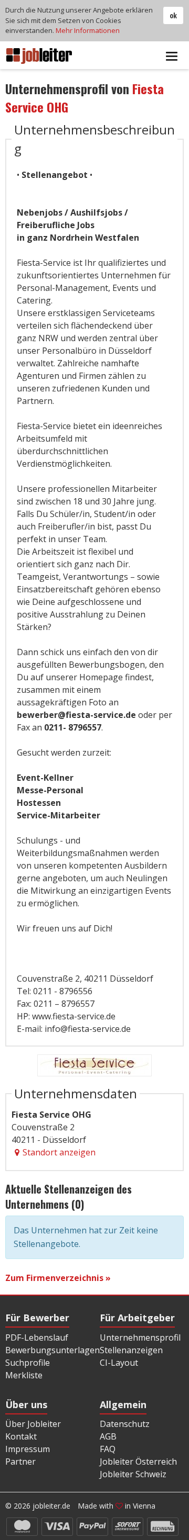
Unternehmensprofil (140, 1337)
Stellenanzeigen (131, 1350)
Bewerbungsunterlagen (52, 1350)
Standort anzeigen (59, 1152)
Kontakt (21, 1436)
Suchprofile (27, 1362)
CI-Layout (119, 1362)
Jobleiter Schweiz (133, 1474)
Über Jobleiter (33, 1424)
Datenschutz (125, 1424)
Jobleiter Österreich (138, 1461)
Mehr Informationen (88, 30)
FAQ (108, 1449)
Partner (20, 1461)
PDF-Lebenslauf (36, 1337)
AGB (108, 1436)
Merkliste (24, 1375)
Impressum (27, 1449)
